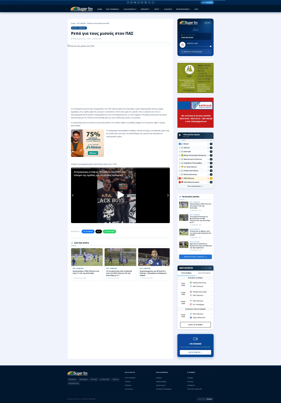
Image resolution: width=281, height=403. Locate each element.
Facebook (89, 231)
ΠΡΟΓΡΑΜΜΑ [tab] (186, 273)
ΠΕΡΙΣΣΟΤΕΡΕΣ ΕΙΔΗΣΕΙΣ (194, 257)
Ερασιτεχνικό (160, 385)
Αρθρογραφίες (161, 381)
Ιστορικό (190, 381)
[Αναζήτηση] (149, 2)
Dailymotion (73, 383)
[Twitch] (142, 2)
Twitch (115, 379)
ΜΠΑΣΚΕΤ (145, 9)
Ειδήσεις (128, 381)
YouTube (94, 379)
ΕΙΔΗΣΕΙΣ (168, 9)
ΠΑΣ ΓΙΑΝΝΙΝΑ (112, 9)
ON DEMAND (207, 2)
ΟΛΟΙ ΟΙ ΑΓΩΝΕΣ (195, 325)
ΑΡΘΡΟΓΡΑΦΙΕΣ (182, 9)
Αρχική (73, 23)
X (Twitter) (105, 379)
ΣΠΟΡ (156, 9)
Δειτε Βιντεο (194, 352)
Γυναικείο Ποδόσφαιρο (164, 389)
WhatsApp (110, 231)
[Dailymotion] (145, 2)
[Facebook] (128, 2)
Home (99, 9)
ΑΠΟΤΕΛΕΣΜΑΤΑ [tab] (204, 273)
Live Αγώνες (129, 389)
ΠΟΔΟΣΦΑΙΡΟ (130, 9)
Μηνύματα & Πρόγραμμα (193, 52)
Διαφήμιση (191, 385)
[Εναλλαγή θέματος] (153, 2)
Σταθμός (190, 378)
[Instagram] (131, 2)
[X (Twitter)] (138, 2)
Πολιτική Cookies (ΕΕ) (194, 389)
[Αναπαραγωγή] (183, 45)
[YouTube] (135, 2)
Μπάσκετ (128, 385)
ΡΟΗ (196, 9)
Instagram (83, 379)
